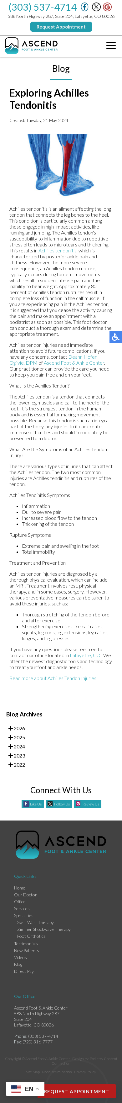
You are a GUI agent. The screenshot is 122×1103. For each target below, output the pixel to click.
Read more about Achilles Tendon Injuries (52, 678)
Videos (20, 957)
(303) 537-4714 (42, 7)
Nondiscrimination (57, 1071)
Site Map (33, 1071)
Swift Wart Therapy (35, 922)
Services (22, 908)
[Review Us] (107, 10)
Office (19, 901)
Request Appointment (61, 26)
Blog (18, 964)
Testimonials (26, 943)
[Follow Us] (96, 10)
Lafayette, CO (85, 655)
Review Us (91, 804)
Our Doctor (25, 894)
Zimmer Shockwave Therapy (44, 929)
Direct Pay (24, 971)
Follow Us (62, 804)
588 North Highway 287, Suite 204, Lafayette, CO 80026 (61, 16)
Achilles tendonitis (57, 250)
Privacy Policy (85, 1071)
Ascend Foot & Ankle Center (74, 363)
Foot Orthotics (31, 936)
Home (19, 887)
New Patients (26, 950)
